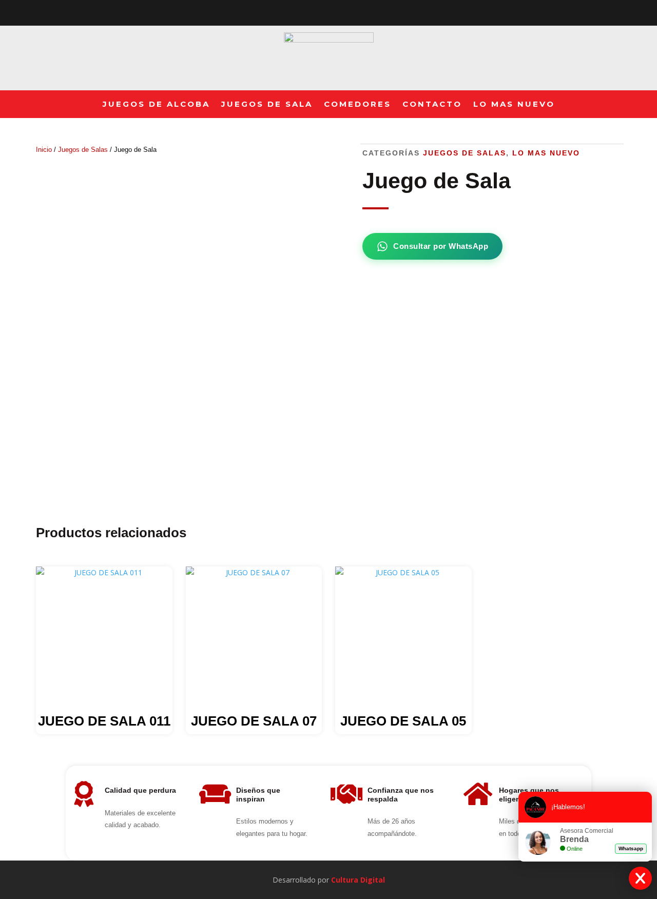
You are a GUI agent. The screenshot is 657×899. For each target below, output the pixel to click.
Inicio (44, 149)
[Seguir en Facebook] (318, 11)
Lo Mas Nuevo (514, 104)
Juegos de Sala (267, 104)
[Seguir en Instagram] (339, 11)
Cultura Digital (358, 880)
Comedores (357, 104)
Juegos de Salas (83, 149)
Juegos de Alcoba (156, 104)
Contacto (432, 104)
